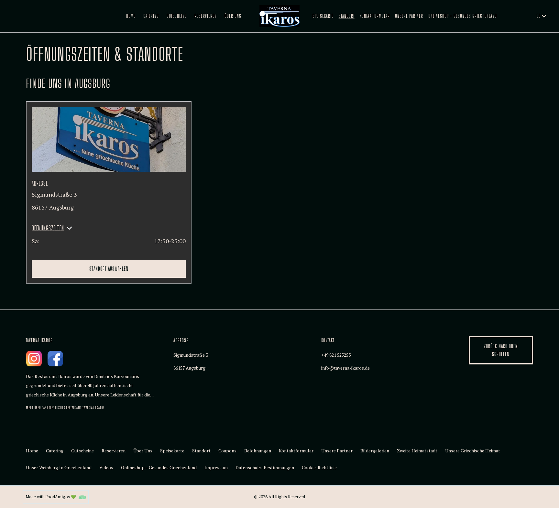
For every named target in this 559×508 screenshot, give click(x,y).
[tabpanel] (279, 180)
